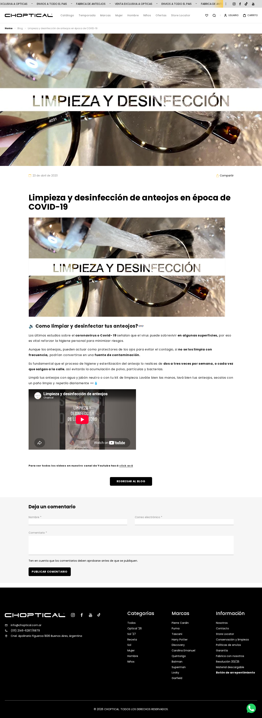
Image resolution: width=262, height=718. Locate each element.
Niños (147, 15)
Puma (176, 628)
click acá (126, 465)
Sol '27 (131, 634)
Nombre (35, 517)
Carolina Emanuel (183, 650)
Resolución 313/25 (227, 662)
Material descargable (230, 667)
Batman (177, 662)
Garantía (222, 650)
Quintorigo (179, 656)
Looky (175, 672)
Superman (179, 667)
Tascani (177, 634)
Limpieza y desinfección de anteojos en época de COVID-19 (62, 28)
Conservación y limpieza (232, 639)
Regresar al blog (131, 481)
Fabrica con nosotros (230, 656)
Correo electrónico (148, 517)
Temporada (87, 15)
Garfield (177, 678)
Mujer (119, 15)
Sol (129, 645)
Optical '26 (134, 628)
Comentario (38, 533)
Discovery (178, 645)
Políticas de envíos (228, 645)
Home (8, 28)
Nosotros (222, 623)
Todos (131, 623)
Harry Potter (180, 639)
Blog (20, 28)
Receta (132, 639)
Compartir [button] (227, 175)
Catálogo (67, 15)
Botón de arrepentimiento (235, 672)
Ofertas (161, 15)
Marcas (105, 15)
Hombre (133, 15)
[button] (214, 15)
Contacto (222, 628)
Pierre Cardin (180, 623)
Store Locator (180, 15)
